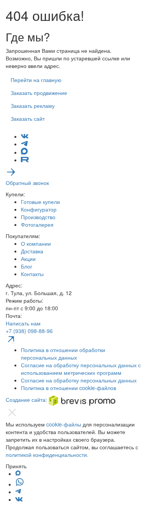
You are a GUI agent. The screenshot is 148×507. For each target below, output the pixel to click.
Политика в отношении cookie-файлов (68, 388)
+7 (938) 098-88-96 (29, 331)
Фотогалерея (37, 224)
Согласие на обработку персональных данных (79, 380)
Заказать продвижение (39, 92)
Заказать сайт (28, 118)
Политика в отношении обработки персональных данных (63, 353)
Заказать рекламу (33, 105)
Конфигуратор (39, 209)
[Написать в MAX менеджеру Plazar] (18, 473)
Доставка (32, 251)
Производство (38, 217)
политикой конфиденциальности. (47, 454)
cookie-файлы (63, 424)
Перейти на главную (36, 80)
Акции (28, 258)
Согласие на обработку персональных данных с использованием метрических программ (81, 368)
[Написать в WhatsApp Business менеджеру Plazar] (19, 484)
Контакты (32, 274)
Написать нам (23, 323)
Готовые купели (40, 201)
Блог (26, 266)
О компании (36, 243)
